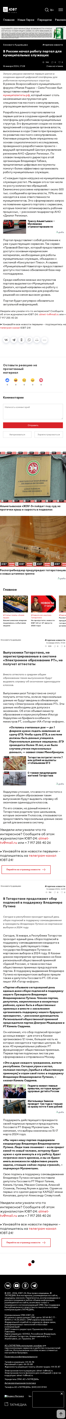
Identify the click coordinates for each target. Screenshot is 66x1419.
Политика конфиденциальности (21, 1356)
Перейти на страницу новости (23, 869)
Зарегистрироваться (49, 434)
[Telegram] (14, 340)
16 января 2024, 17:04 (55, 643)
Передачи (44, 19)
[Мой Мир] (37, 340)
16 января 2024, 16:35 (55, 889)
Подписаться (48, 1402)
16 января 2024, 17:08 (14, 66)
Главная (8, 19)
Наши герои (25, 19)
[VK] (8, 1285)
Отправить (33, 425)
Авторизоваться (17, 434)
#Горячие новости (53, 44)
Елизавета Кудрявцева (15, 44)
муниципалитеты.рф (16, 95)
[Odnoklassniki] (25, 1285)
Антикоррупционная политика (20, 1383)
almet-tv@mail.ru (49, 314)
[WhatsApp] (29, 340)
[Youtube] (16, 1285)
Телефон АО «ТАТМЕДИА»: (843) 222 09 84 (26, 1387)
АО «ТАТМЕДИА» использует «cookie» (23, 1345)
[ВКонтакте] (6, 340)
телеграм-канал (10, 327)
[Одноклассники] (21, 340)
